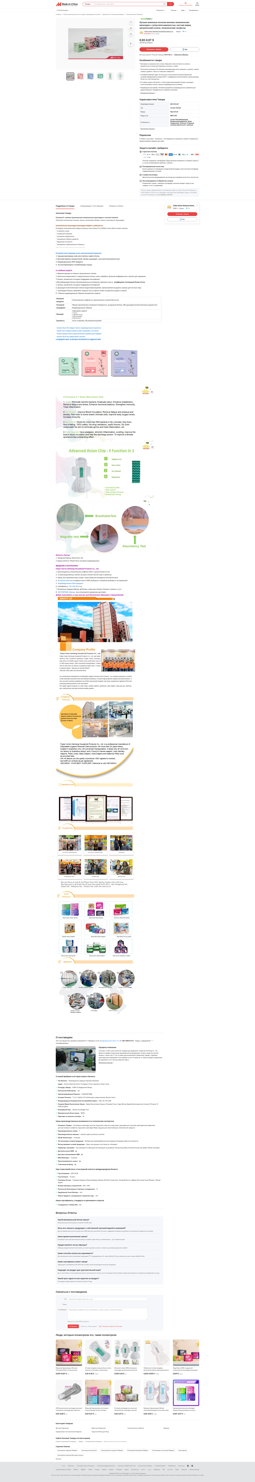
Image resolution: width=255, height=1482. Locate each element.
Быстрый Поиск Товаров (145, 1466)
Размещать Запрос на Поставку (110, 1326)
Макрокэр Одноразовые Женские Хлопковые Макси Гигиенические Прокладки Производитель (66, 1370)
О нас (63, 1466)
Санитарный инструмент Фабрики (112, 1450)
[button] (165, 4)
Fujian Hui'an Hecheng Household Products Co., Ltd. (159, 31)
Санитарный (182, 1450)
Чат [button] (186, 49)
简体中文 (76, 1469)
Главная (58, 14)
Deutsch (111, 1469)
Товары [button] (87, 4)
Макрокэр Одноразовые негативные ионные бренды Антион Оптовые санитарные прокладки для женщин (96, 1410)
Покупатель (160, 10)
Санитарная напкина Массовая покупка (70, 1455)
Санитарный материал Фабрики (137, 1450)
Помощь (173, 10)
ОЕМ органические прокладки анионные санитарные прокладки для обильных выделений (69, 1410)
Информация (172, 1466)
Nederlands (157, 1469)
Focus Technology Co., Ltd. (126, 1473)
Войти (197, 5)
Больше (58, 1459)
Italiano (127, 1469)
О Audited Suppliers (160, 1466)
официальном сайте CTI (110, 1041)
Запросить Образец (181, 54)
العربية (149, 1469)
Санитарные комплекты (89, 1450)
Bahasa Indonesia (194, 1469)
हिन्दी (164, 1469)
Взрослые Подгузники (99, 1428)
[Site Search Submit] (170, 4)
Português (119, 1469)
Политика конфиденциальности (106, 1466)
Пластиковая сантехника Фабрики (163, 1450)
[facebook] (188, 1466)
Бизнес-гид (181, 1466)
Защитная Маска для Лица (100, 1432)
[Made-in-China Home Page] (66, 4)
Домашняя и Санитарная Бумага (113, 14)
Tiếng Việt (184, 1469)
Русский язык (135, 1469)
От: (66, 1299)
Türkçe (177, 1469)
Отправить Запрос (154, 49)
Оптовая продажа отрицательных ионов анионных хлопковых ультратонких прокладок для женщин (98, 1370)
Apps (182, 10)
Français (97, 1469)
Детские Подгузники (62, 1428)
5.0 (175, 208)
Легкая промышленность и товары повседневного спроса (82, 14)
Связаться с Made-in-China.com (127, 1466)
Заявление (71, 1466)
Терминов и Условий (198, 1475)
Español (104, 1469)
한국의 (143, 1469)
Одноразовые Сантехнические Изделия (69, 1432)
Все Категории (63, 10)
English (69, 1469)
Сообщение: (63, 1310)
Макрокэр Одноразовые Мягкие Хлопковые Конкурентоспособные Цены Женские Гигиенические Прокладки (157, 1410)
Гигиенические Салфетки (134, 14)
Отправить (73, 1326)
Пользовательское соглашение (85, 1466)
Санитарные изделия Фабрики (67, 1450)
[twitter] (192, 1466)
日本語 (90, 1469)
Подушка (166, 1428)
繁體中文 (83, 1469)
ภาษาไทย (170, 1469)
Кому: (65, 1304)
